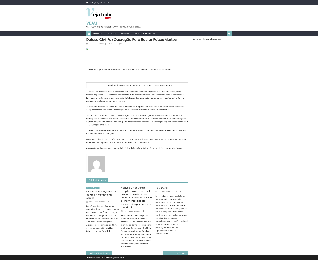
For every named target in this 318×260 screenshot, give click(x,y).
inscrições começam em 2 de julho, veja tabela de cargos (101, 195)
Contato (124, 33)
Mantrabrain (119, 257)
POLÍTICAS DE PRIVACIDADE (144, 33)
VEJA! (91, 23)
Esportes (97, 33)
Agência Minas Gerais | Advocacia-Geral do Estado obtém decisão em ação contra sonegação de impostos (101, 253)
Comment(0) (116, 44)
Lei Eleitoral (162, 187)
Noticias (112, 33)
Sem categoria (93, 188)
